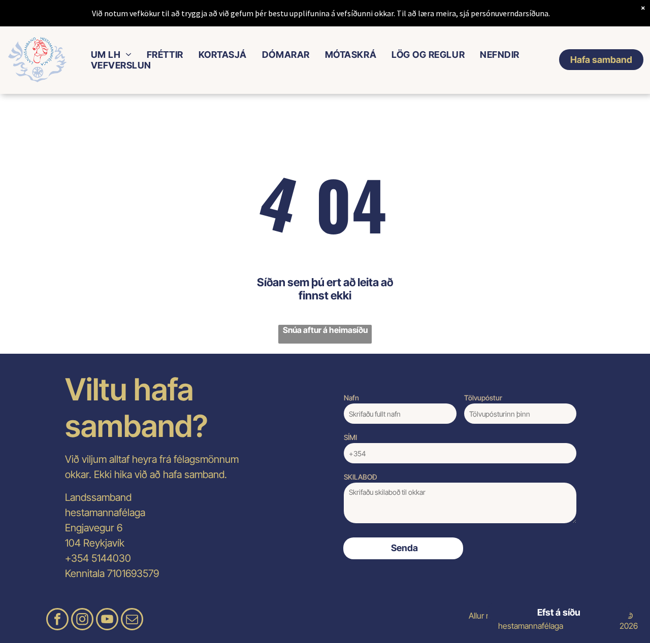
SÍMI (350, 437)
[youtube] (107, 620)
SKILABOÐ (360, 476)
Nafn (351, 397)
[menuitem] (111, 54)
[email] (132, 620)
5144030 (111, 558)
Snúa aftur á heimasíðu (325, 330)
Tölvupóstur (483, 397)
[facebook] (57, 620)
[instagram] (82, 620)
